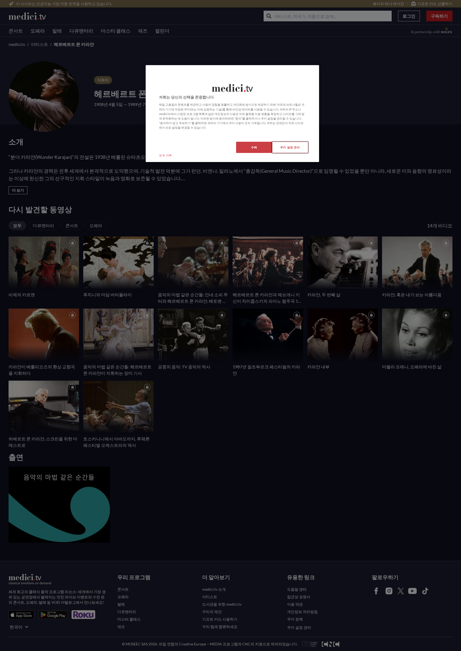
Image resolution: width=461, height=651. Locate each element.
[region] (232, 113)
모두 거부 (165, 155)
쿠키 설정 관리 (290, 147)
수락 (254, 147)
